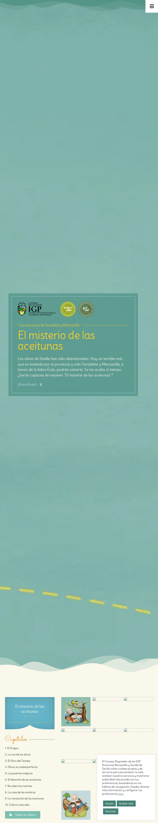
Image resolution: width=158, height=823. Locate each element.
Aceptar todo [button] (126, 803)
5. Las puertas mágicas (19, 773)
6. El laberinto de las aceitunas (23, 779)
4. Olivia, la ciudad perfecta (21, 767)
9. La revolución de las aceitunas (24, 798)
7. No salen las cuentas (18, 786)
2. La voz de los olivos (17, 754)
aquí (121, 794)
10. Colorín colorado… (18, 804)
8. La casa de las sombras (20, 792)
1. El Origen (11, 748)
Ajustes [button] (109, 803)
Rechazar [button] (110, 811)
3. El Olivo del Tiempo (17, 761)
